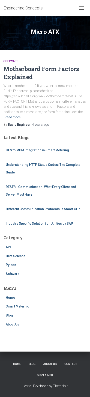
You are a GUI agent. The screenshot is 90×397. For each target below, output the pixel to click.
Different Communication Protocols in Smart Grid (43, 209)
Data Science (15, 256)
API (8, 247)
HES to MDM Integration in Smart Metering (37, 150)
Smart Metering (17, 306)
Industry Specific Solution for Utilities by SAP (39, 223)
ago (40, 124)
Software (10, 61)
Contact (70, 364)
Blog (9, 315)
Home (10, 297)
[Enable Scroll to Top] (81, 388)
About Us (12, 324)
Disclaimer (45, 375)
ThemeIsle (60, 386)
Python (11, 265)
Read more (13, 117)
